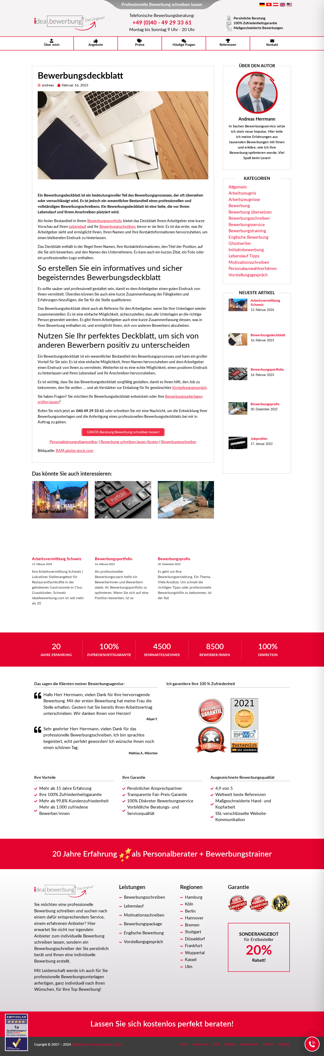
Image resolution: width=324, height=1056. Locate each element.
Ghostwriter (240, 244)
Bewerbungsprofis (174, 559)
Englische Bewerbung (248, 237)
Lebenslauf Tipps (244, 256)
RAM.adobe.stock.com (74, 451)
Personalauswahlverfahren (253, 269)
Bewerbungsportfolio (104, 221)
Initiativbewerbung (246, 250)
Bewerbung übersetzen (250, 212)
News (184, 1044)
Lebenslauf (77, 227)
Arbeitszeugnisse (244, 200)
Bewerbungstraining (247, 231)
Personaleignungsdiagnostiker (74, 442)
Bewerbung (239, 206)
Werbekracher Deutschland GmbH (97, 1044)
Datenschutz (249, 1044)
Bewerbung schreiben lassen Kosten (129, 442)
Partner (268, 1044)
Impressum (201, 1044)
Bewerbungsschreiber (178, 442)
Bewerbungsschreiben (117, 227)
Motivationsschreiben (249, 262)
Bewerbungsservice (247, 225)
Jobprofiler (259, 439)
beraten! (219, 1024)
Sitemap (230, 1044)
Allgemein (238, 187)
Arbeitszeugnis (242, 193)
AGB (216, 1044)
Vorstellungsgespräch (189, 388)
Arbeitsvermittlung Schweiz (56, 559)
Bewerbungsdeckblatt (268, 335)
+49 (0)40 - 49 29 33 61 (162, 23)
